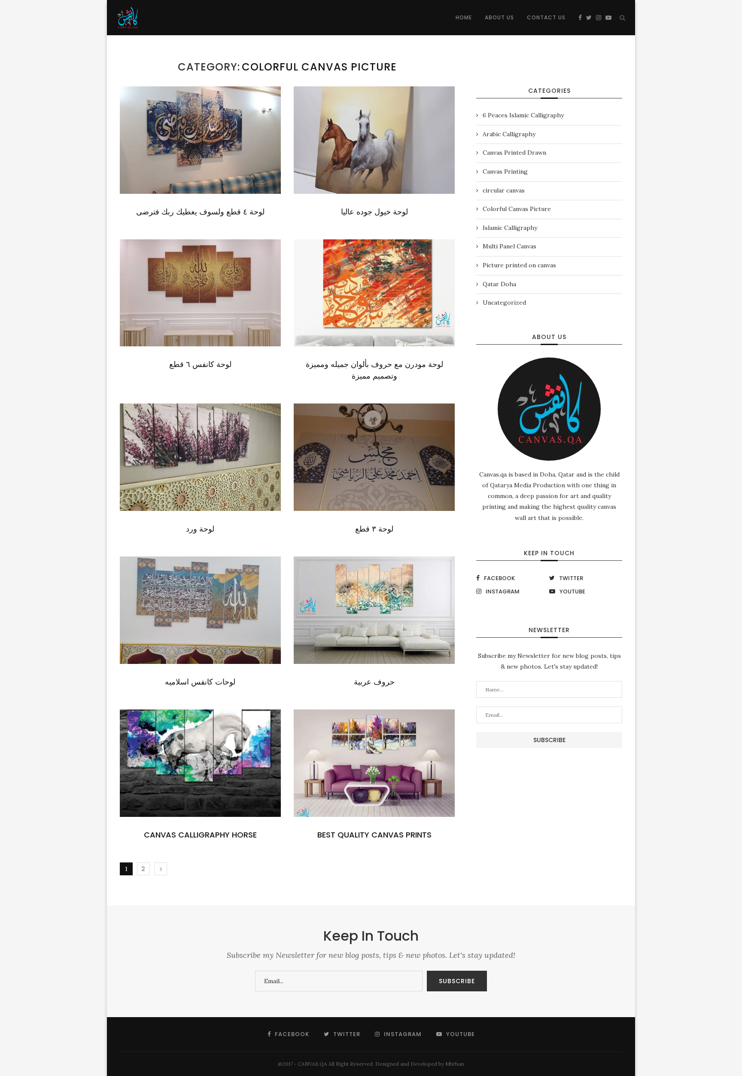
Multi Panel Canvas (509, 246)
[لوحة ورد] (200, 457)
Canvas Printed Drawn (514, 152)
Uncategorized (504, 302)
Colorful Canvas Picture (517, 209)
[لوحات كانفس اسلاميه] (200, 610)
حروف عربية (374, 681)
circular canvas (504, 190)
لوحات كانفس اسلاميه (200, 681)
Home (464, 17)
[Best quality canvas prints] (374, 763)
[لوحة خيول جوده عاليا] (374, 140)
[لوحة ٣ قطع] (374, 457)
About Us (499, 17)
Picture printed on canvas (519, 265)
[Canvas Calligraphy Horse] (200, 763)
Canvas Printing (505, 171)
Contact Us (546, 17)
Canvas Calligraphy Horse (200, 834)
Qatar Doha (499, 284)
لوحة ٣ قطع (374, 528)
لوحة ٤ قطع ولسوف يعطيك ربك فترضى (200, 211)
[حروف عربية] (374, 610)
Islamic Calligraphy (510, 228)
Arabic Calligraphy (509, 134)
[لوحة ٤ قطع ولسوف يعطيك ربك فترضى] (200, 140)
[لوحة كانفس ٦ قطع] (200, 293)
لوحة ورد (200, 528)
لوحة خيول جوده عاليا (374, 211)
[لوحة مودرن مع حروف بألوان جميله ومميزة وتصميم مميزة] (374, 293)
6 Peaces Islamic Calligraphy (523, 115)
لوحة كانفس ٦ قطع (200, 364)
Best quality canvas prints (374, 834)
